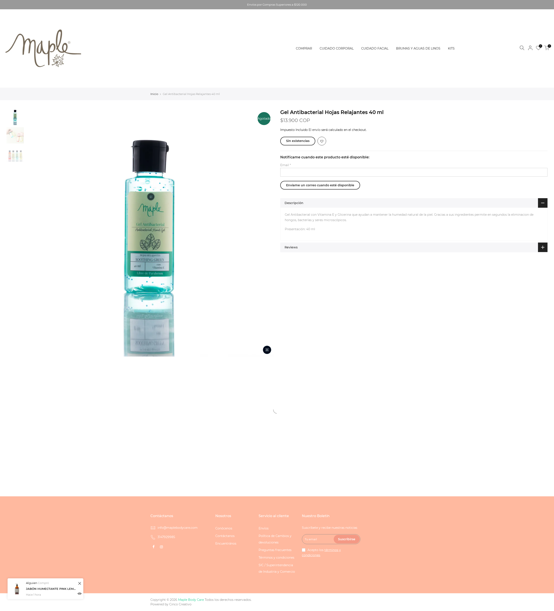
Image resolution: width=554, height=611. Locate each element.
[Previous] (34, 233)
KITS (451, 48)
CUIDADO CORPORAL (337, 48)
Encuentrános (225, 543)
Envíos (264, 528)
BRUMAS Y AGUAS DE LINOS (418, 48)
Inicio (154, 94)
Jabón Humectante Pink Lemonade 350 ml (51, 588)
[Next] (266, 233)
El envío (314, 130)
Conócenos (223, 528)
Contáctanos (225, 536)
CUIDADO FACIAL (374, 48)
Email (285, 165)
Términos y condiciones (276, 558)
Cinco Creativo (180, 604)
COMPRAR (304, 48)
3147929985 (166, 537)
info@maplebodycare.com (178, 528)
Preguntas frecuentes (275, 550)
